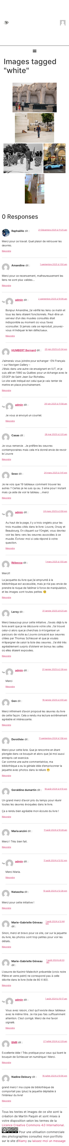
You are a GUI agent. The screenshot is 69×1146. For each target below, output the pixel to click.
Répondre (6, 251)
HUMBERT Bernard (23, 350)
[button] (34, 51)
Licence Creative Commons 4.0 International (33, 1125)
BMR (14, 1042)
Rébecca (16, 562)
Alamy (22, 1141)
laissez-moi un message (49, 1141)
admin (19, 299)
